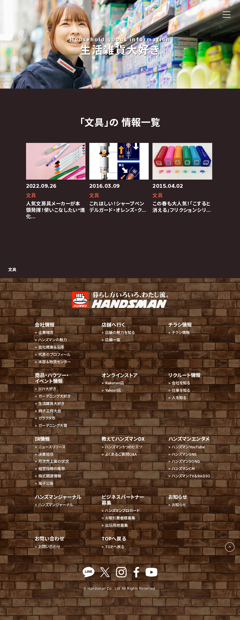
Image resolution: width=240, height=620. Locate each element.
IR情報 (42, 439)
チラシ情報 (181, 332)
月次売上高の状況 (53, 461)
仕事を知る (181, 390)
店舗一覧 (112, 340)
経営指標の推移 (51, 469)
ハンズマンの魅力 (52, 340)
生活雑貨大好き (51, 403)
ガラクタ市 (46, 418)
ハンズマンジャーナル (55, 505)
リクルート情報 (184, 375)
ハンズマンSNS (184, 454)
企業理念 (46, 332)
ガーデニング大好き (54, 396)
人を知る (179, 398)
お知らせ (179, 505)
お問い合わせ (49, 547)
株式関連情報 (49, 476)
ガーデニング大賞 (52, 425)
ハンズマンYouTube (188, 447)
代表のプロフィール (54, 354)
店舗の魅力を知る (120, 332)
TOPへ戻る (114, 547)
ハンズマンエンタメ (189, 439)
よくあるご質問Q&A (121, 454)
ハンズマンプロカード (122, 510)
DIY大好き (47, 389)
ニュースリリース (52, 447)
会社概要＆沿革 (51, 347)
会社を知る (181, 383)
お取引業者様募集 (120, 518)
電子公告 (46, 483)
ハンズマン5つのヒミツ (123, 447)
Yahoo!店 (113, 390)
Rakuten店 (114, 383)
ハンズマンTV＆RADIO (191, 476)
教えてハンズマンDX (123, 439)
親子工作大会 (49, 411)
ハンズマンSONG (186, 461)
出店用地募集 (116, 525)
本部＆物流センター (54, 362)
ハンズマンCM (183, 469)
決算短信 (46, 454)
